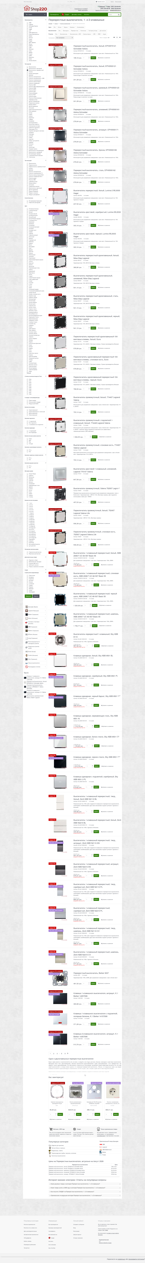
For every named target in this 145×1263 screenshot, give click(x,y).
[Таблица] (120, 37)
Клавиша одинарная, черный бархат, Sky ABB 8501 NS (97, 696)
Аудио (104, 34)
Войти (112, 1)
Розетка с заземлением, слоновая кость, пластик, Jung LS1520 (113, 1103)
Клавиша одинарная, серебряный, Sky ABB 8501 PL (96, 675)
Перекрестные (74, 30)
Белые (59, 27)
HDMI (99, 34)
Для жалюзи (103, 30)
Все (55, 27)
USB (94, 34)
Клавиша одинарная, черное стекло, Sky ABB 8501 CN (97, 757)
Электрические (63, 34)
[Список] (117, 37)
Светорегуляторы (92, 30)
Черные (66, 27)
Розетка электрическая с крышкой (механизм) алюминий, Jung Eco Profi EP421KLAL (76, 1104)
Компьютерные (87, 34)
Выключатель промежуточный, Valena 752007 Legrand (97, 488)
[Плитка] (114, 37)
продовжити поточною (136, 1259)
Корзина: (101, 1)
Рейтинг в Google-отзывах (105, 1242)
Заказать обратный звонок (101, 10)
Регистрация (118, 1)
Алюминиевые (80, 27)
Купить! (93, 57)
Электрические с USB (75, 34)
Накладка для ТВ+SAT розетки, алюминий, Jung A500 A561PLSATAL (94, 1103)
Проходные (66, 30)
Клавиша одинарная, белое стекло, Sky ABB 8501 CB (96, 736)
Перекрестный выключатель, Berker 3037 (91, 973)
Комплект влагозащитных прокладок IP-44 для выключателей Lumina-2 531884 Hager (57, 1104)
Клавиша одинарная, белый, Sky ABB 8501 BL (93, 655)
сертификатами (101, 1136)
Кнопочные (83, 30)
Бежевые (72, 27)
